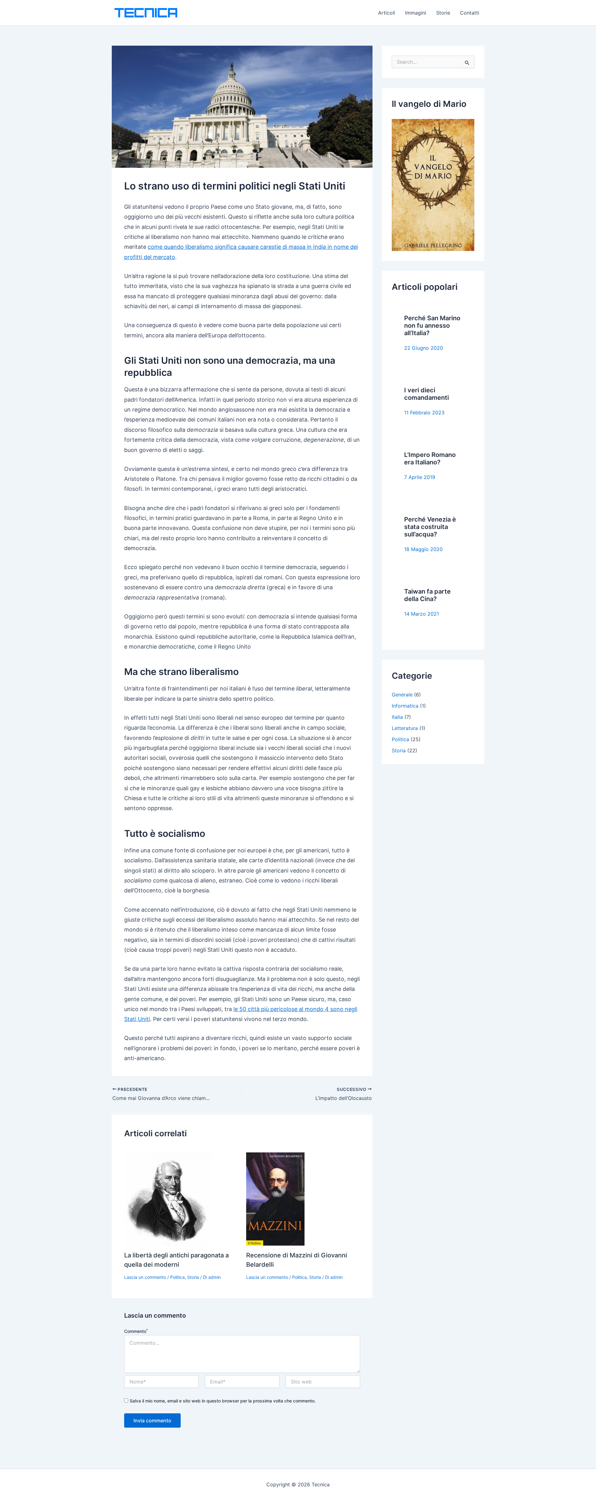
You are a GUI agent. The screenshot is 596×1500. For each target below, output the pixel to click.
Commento (136, 1331)
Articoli (386, 13)
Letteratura (405, 728)
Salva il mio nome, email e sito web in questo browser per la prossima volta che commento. (223, 1400)
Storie (443, 13)
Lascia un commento (145, 1277)
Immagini (415, 13)
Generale (402, 694)
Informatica (405, 706)
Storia (193, 1277)
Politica (177, 1277)
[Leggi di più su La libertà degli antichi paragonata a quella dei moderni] (167, 1198)
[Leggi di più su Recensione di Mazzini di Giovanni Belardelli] (275, 1198)
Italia (397, 717)
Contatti (469, 13)
